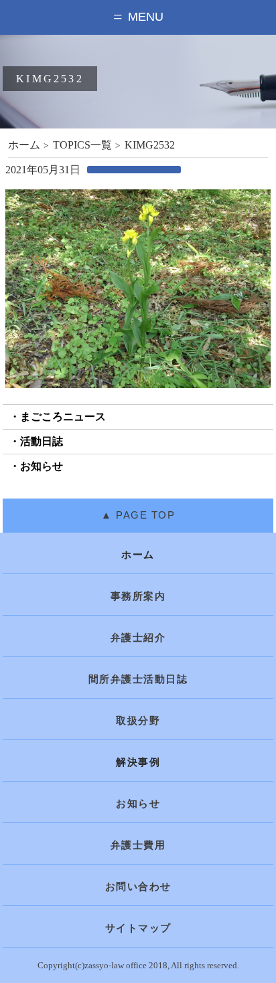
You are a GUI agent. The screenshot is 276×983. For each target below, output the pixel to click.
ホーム (24, 145)
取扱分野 (138, 720)
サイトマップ (138, 928)
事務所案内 (138, 596)
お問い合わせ (138, 886)
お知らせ (41, 466)
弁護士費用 (138, 845)
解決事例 (138, 762)
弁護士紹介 (138, 637)
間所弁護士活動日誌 (138, 679)
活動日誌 (41, 441)
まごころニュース (63, 416)
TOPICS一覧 (82, 145)
